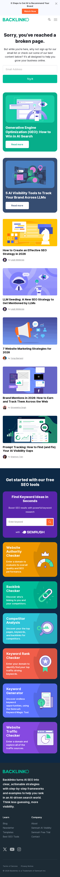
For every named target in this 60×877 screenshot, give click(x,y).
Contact (35, 836)
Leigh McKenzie (17, 260)
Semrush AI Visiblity (41, 827)
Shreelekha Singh (18, 407)
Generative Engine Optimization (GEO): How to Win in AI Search (28, 132)
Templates (8, 832)
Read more (17, 144)
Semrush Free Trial (40, 832)
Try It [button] (30, 78)
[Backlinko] (16, 19)
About (34, 823)
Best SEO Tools (11, 836)
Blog (5, 823)
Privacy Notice (27, 866)
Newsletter (8, 827)
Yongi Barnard (17, 358)
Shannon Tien (17, 456)
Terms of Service (10, 866)
